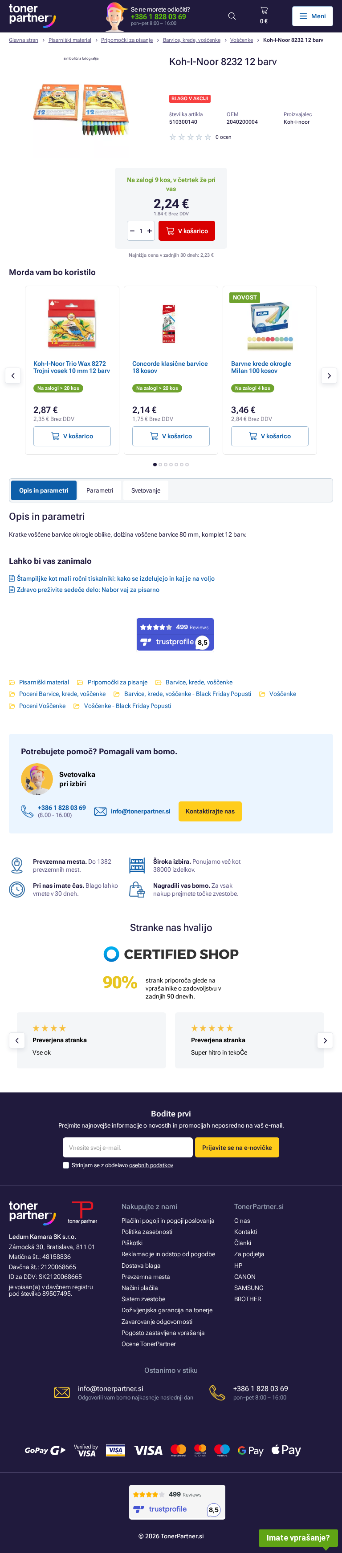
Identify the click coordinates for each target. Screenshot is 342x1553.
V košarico (193, 231)
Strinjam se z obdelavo (122, 1165)
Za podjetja (249, 1254)
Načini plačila (140, 1287)
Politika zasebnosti (147, 1231)
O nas (242, 1220)
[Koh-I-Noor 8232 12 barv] (81, 155)
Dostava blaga (141, 1265)
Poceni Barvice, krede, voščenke (62, 693)
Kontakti (245, 1231)
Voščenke (241, 40)
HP (238, 1265)
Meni (318, 16)
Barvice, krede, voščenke (191, 40)
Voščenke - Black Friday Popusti (127, 705)
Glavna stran (23, 40)
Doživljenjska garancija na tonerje (167, 1310)
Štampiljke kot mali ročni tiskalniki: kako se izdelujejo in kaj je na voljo (116, 578)
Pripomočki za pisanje (127, 40)
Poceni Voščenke (42, 705)
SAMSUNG (248, 1287)
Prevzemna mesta (146, 1276)
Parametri (99, 490)
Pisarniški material (70, 40)
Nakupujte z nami (149, 1206)
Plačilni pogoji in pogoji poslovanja (168, 1220)
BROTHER (247, 1298)
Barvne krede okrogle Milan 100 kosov (261, 367)
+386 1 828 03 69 (158, 16)
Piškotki (132, 1242)
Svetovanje (145, 490)
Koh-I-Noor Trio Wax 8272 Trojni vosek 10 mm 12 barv (71, 367)
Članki (242, 1242)
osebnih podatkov (151, 1165)
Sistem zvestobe (143, 1298)
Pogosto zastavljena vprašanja (163, 1332)
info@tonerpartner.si (141, 811)
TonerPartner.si (259, 1206)
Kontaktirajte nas (210, 811)
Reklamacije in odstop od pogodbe (168, 1254)
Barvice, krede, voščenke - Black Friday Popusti (187, 693)
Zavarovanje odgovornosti (157, 1321)
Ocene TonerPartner (149, 1343)
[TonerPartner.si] (32, 16)
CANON (245, 1276)
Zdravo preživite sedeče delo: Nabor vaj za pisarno (88, 589)
